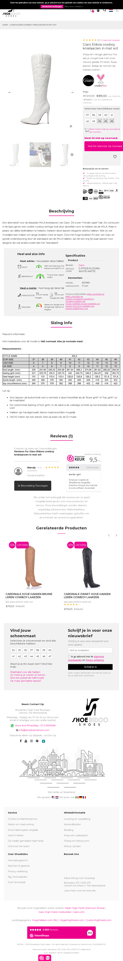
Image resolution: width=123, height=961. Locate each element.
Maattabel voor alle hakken (25, 672)
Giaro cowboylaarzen (80, 299)
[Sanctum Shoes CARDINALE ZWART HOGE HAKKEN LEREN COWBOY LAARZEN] (90, 563)
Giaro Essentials (77, 308)
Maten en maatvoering (21, 824)
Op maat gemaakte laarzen (25, 680)
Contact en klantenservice (22, 818)
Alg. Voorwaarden (17, 876)
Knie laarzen (95, 294)
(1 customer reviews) (110, 40)
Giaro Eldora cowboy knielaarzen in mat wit (33, 25)
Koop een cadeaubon (76, 835)
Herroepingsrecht (18, 860)
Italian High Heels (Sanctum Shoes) (84, 908)
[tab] (61, 212)
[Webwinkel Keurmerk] (104, 197)
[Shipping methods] (93, 191)
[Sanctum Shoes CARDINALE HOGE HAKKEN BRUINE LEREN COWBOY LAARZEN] (32, 563)
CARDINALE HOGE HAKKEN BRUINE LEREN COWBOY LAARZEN (29, 596)
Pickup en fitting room (76, 840)
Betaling (68, 830)
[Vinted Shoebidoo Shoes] (43, 741)
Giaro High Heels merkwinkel (55, 912)
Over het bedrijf (16, 882)
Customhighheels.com (98, 920)
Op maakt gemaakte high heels (26, 840)
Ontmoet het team (19, 846)
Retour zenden (72, 846)
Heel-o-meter (28, 288)
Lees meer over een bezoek (80, 890)
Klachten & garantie (19, 865)
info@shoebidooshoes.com (34, 730)
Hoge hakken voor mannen (83, 304)
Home (5, 25)
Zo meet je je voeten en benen (27, 675)
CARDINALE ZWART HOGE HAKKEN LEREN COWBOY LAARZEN (87, 596)
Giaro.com (79, 912)
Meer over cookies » (74, 6)
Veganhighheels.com (72, 920)
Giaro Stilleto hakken (80, 306)
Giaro (81, 265)
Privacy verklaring (18, 871)
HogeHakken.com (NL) (45, 920)
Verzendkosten (72, 824)
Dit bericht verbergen (52, 6)
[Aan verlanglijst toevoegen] (115, 157)
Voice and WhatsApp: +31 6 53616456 (35, 725)
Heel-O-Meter (16, 835)
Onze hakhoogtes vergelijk (23, 830)
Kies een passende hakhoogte (27, 677)
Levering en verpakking (77, 818)
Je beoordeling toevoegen (33, 485)
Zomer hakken (76, 301)
